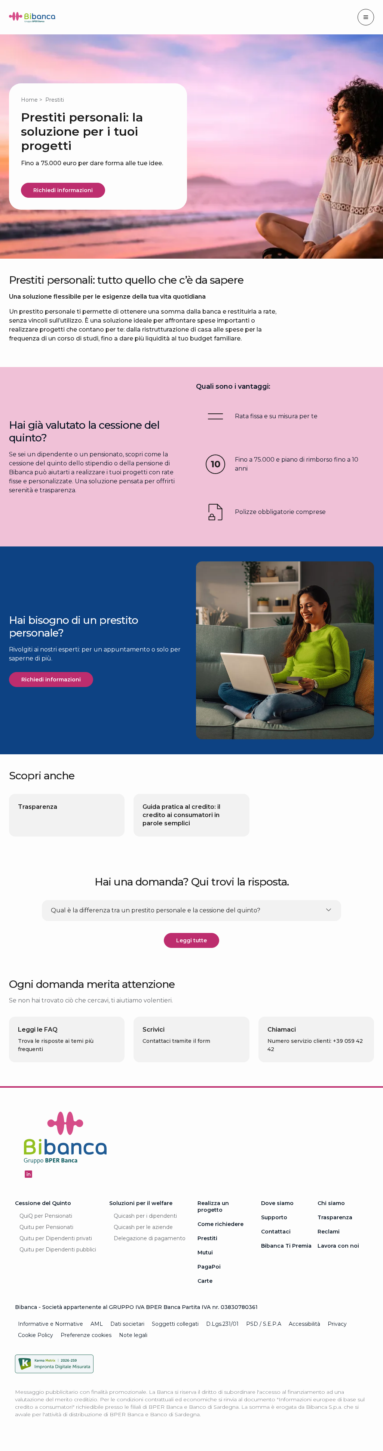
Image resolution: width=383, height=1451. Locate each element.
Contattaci (276, 1231)
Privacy (337, 1324)
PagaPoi (209, 1266)
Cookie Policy (35, 1335)
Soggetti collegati (175, 1324)
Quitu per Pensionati (46, 1227)
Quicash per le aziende (143, 1227)
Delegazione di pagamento (150, 1238)
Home (29, 99)
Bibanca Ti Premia (286, 1245)
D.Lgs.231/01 (222, 1324)
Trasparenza (335, 1217)
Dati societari (127, 1324)
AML (97, 1324)
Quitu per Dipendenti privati (55, 1238)
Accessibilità (304, 1324)
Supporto (274, 1217)
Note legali (133, 1335)
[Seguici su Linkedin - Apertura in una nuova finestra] (28, 1174)
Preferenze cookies (86, 1335)
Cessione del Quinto (43, 1203)
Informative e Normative (50, 1324)
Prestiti (207, 1238)
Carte (204, 1281)
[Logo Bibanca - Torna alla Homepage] (32, 18)
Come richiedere (220, 1224)
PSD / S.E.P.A (263, 1324)
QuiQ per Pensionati (45, 1216)
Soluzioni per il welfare (140, 1203)
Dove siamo (277, 1203)
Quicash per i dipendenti (145, 1216)
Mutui (205, 1252)
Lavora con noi (338, 1245)
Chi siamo (331, 1203)
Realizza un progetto (213, 1206)
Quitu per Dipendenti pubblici (57, 1249)
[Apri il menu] (366, 17)
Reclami (329, 1231)
